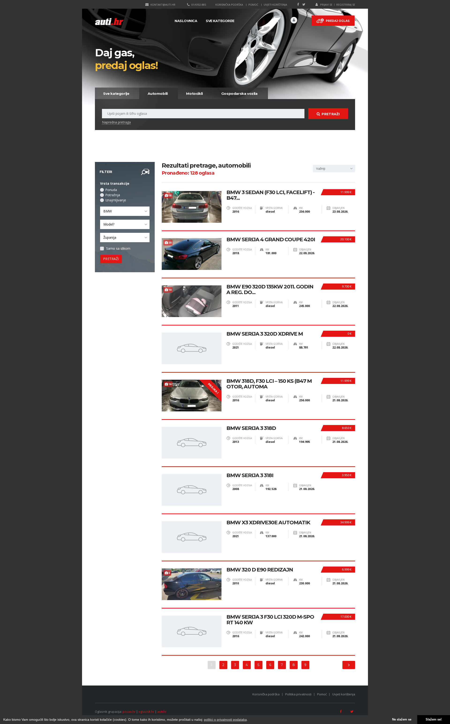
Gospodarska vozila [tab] (239, 93)
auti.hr (161, 711)
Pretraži (330, 114)
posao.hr (129, 711)
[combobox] (125, 211)
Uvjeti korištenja (275, 4)
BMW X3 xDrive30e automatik (268, 522)
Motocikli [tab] (194, 93)
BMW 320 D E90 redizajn (259, 570)
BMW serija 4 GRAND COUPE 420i (270, 239)
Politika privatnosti (298, 694)
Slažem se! (434, 719)
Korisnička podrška (229, 4)
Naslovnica (186, 21)
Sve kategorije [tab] (116, 93)
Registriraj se (345, 4)
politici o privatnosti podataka (225, 719)
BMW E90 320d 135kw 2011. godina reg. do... (269, 289)
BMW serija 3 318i (249, 475)
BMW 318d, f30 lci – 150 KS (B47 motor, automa (269, 384)
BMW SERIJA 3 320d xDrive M (264, 334)
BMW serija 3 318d (251, 428)
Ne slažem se (401, 719)
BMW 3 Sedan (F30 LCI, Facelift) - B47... (270, 195)
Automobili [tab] (158, 93)
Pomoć (253, 4)
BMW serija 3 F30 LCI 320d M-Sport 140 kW (270, 619)
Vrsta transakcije (114, 183)
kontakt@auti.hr (162, 4)
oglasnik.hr (146, 711)
